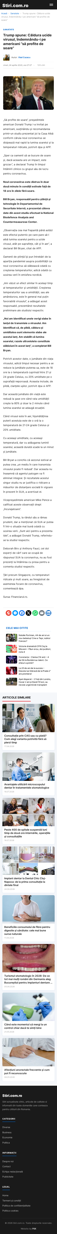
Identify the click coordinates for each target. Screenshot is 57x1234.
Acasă (4, 13)
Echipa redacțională (12, 1171)
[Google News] (8, 613)
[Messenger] (15, 613)
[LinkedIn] (48, 613)
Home (5, 1195)
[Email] (42, 613)
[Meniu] (51, 4)
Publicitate (7, 1176)
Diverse (6, 1127)
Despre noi (7, 1161)
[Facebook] (22, 613)
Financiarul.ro (19, 596)
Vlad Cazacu (24, 57)
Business (6, 1132)
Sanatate (14, 13)
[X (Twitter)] (28, 613)
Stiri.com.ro (12, 1096)
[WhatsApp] (35, 613)
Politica (6, 1142)
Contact (6, 1166)
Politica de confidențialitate (16, 1205)
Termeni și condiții (11, 1200)
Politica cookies (10, 1210)
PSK (34, 1228)
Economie (7, 1137)
